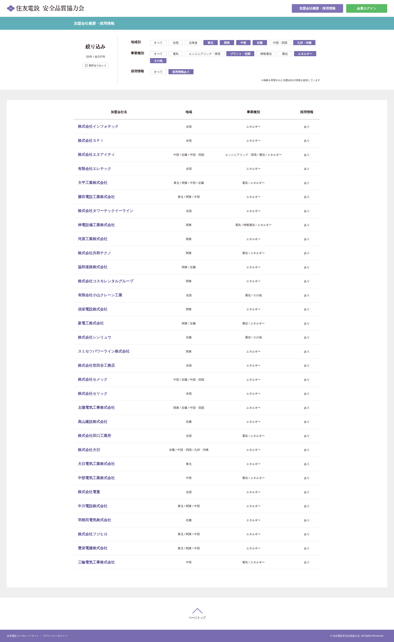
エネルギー (305, 53)
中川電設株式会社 (93, 506)
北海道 (193, 42)
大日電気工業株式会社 (96, 464)
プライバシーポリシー (55, 635)
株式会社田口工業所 (94, 436)
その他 (158, 60)
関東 (227, 42)
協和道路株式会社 (93, 267)
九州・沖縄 (304, 42)
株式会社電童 (89, 492)
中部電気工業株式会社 (96, 478)
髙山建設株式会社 (93, 422)
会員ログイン (367, 8)
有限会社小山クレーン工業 (100, 295)
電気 (176, 53)
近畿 (260, 42)
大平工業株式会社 (93, 183)
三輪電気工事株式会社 (96, 562)
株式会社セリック (93, 393)
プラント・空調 (240, 53)
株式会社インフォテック (98, 126)
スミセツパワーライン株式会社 (104, 351)
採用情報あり (181, 71)
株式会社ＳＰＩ (91, 140)
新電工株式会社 (91, 323)
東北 (210, 42)
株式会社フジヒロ (93, 534)
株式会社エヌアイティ (96, 154)
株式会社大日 (89, 450)
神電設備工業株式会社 (96, 225)
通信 (285, 53)
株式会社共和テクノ (94, 253)
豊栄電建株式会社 (93, 548)
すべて (158, 42)
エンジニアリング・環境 (204, 53)
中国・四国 (280, 42)
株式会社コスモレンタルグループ (105, 281)
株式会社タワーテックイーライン (105, 211)
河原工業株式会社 (93, 239)
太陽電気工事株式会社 (96, 407)
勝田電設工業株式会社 (96, 197)
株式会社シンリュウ (94, 337)
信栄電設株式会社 (93, 309)
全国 (176, 42)
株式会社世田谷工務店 (96, 365)
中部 (243, 42)
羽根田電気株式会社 (94, 520)
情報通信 (266, 53)
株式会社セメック (93, 379)
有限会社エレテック (94, 169)
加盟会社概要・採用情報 (317, 8)
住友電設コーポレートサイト (23, 635)
